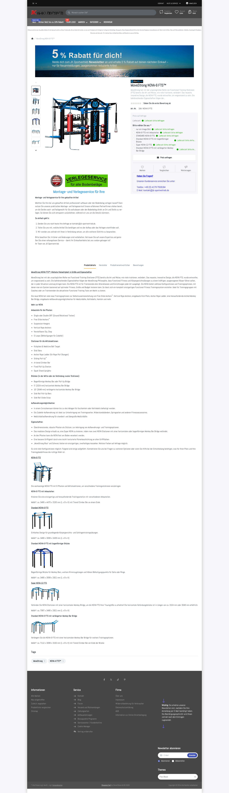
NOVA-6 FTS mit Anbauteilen (159, 132)
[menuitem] (34, 22)
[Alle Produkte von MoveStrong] (137, 81)
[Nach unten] (36, 150)
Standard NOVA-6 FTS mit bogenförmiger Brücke (166, 140)
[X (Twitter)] (111, 680)
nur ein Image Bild (155, 129)
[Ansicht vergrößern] (85, 122)
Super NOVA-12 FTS (156, 144)
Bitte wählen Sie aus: (141, 125)
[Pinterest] (125, 680)
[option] (35, 90)
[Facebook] (104, 680)
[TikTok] (118, 680)
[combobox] (35, 3)
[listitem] (85, 122)
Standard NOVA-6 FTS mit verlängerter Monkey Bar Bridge (166, 149)
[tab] (90, 265)
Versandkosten (57, 785)
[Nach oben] (36, 82)
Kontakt (161, 3)
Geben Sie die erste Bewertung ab (157, 103)
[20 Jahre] (114, 60)
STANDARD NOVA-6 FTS (157, 135)
